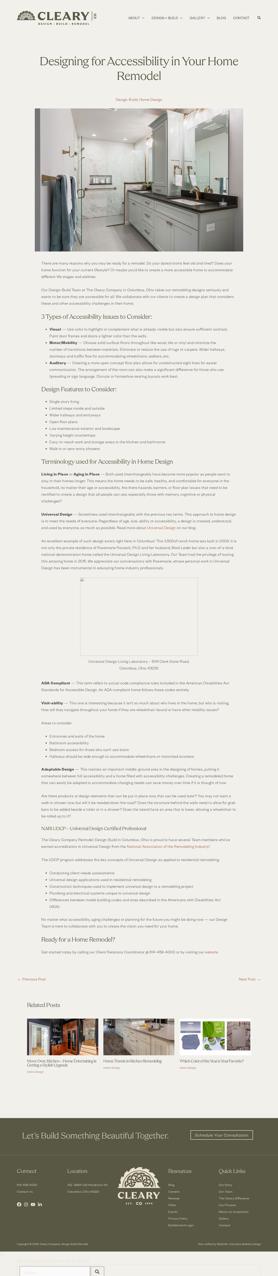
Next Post (250, 979)
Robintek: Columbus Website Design (239, 1244)
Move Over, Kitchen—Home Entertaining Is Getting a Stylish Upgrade (61, 1063)
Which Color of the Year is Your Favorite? (212, 1061)
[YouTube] (33, 1204)
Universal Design (161, 527)
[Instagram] (26, 1204)
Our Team (225, 1191)
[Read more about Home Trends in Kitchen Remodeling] (139, 1036)
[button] (142, 18)
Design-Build (127, 99)
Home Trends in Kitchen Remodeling (132, 1061)
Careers (174, 1191)
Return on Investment (233, 1212)
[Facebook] (19, 1204)
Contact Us (25, 1191)
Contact (224, 1225)
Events (173, 1212)
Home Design (150, 99)
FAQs (172, 1205)
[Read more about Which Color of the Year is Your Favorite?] (215, 1036)
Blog (171, 1185)
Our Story (225, 1185)
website (211, 952)
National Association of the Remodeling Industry (168, 846)
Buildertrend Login (181, 1225)
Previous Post (31, 979)
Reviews (174, 1198)
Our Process (227, 1205)
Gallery (224, 1218)
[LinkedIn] (40, 1204)
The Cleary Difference (234, 1198)
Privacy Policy (178, 1218)
